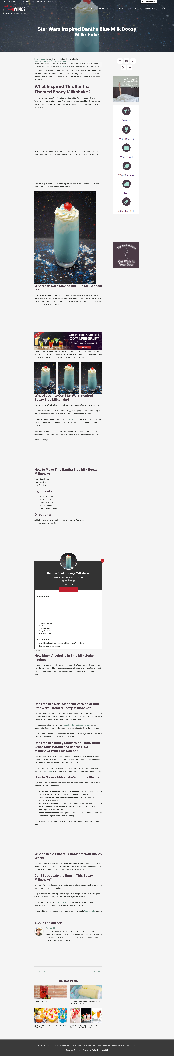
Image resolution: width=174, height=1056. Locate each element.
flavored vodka (90, 911)
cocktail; (71, 419)
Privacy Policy (43, 1045)
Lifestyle (137, 9)
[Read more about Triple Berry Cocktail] (50, 992)
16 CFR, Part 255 (62, 66)
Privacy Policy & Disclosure (25, 1)
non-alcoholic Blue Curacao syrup (76, 725)
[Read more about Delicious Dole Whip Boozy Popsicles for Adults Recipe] (86, 992)
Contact (12, 1)
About (5, 1)
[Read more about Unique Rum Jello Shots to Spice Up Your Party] (50, 1015)
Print (68, 590)
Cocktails (74, 9)
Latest (162, 9)
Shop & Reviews (149, 9)
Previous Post (41, 972)
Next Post (97, 972)
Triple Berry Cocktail (43, 1002)
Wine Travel (102, 9)
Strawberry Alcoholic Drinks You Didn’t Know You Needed (83, 1026)
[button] (168, 9)
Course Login (52, 1)
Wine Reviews (88, 9)
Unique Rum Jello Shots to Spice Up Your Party (50, 1026)
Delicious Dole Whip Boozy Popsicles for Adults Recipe (85, 1003)
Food (129, 9)
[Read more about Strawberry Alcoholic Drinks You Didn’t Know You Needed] (86, 1015)
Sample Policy (41, 1)
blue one (48, 771)
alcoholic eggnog (64, 902)
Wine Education (117, 9)
